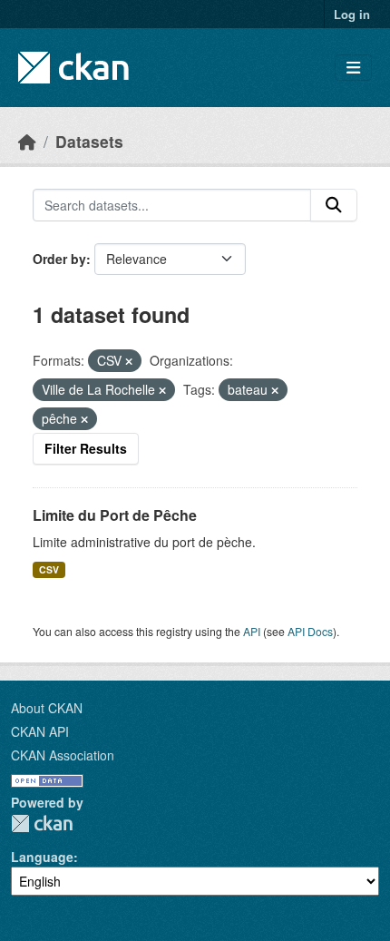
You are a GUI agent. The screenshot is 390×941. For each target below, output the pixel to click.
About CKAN (47, 708)
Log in (352, 14)
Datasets (89, 141)
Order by (59, 259)
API (251, 631)
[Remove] (128, 361)
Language (42, 857)
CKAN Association (62, 755)
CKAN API (40, 731)
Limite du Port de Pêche (115, 515)
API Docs (310, 631)
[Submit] (333, 205)
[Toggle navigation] (353, 67)
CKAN (42, 823)
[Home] (27, 141)
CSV (49, 569)
